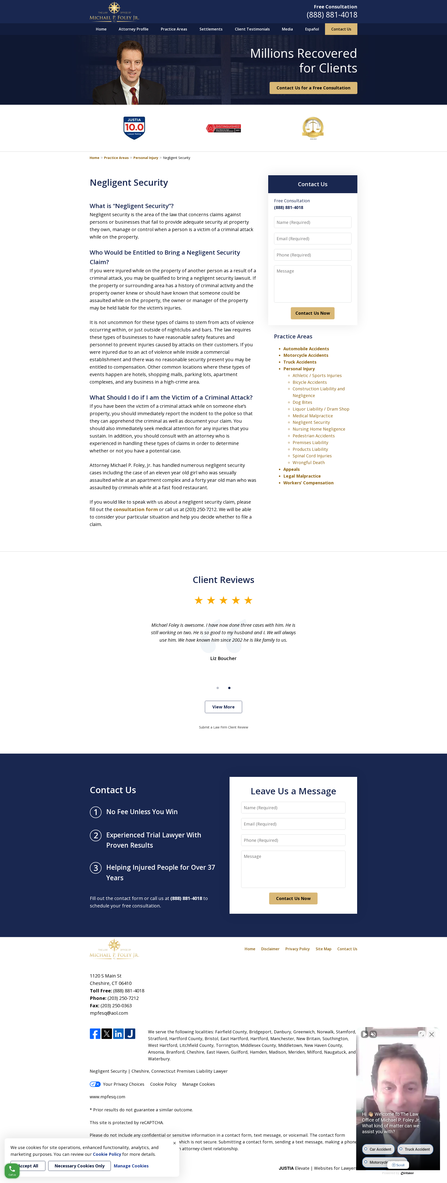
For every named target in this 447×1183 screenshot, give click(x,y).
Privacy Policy (297, 948)
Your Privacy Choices (123, 1084)
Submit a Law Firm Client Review (223, 727)
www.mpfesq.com (107, 1096)
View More (223, 707)
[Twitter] (107, 1033)
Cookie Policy (163, 1084)
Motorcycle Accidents (305, 355)
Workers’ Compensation (308, 482)
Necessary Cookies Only (79, 1166)
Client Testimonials (252, 29)
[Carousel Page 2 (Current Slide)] (229, 688)
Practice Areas (174, 29)
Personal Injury (145, 157)
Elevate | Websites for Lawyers (318, 1168)
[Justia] (130, 1033)
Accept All (28, 1166)
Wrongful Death (309, 462)
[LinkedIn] (118, 1033)
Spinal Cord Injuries (312, 455)
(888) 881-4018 (332, 15)
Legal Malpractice (302, 476)
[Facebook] (95, 1033)
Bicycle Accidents (310, 382)
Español (312, 29)
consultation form (135, 509)
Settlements (211, 29)
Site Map (324, 948)
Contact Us (341, 29)
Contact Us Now (312, 313)
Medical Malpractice (313, 415)
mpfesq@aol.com (109, 1013)
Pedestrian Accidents (314, 435)
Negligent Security (311, 422)
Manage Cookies (198, 1084)
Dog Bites (302, 402)
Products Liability (310, 449)
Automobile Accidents (306, 348)
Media (287, 29)
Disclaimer (270, 948)
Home (101, 29)
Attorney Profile (134, 29)
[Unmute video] (364, 1034)
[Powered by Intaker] (407, 1173)
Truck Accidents (299, 362)
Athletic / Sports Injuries (317, 375)
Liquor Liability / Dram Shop (321, 409)
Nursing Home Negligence (319, 429)
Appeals (291, 469)
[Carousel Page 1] (218, 688)
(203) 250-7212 (123, 998)
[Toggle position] (422, 1034)
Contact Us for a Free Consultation (313, 88)
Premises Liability (310, 442)
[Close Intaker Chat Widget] (431, 1034)
